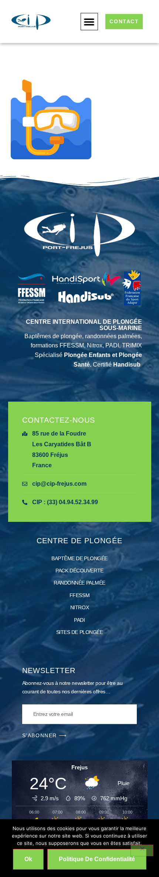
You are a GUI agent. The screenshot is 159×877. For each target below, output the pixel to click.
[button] (89, 21)
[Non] (142, 850)
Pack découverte (79, 570)
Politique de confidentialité (97, 859)
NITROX (79, 607)
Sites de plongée (79, 632)
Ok (28, 859)
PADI (79, 620)
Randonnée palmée (79, 583)
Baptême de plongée (79, 558)
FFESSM (79, 595)
